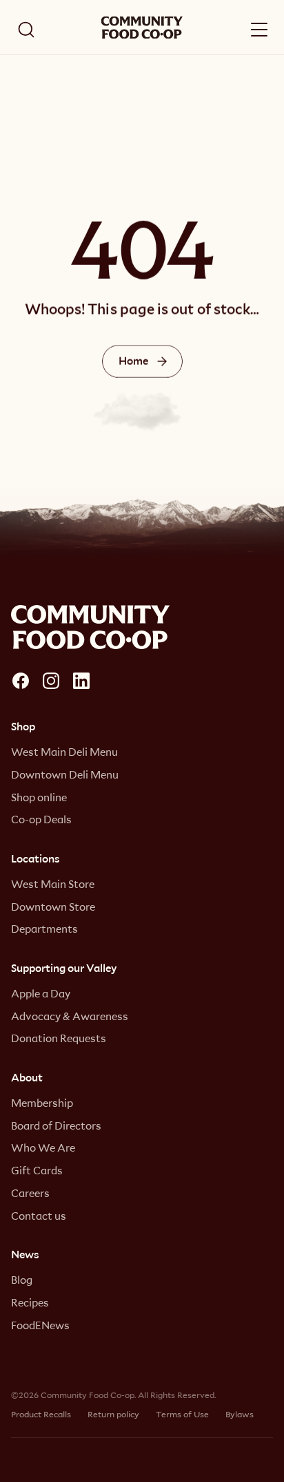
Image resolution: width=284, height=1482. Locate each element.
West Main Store (52, 884)
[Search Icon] (26, 29)
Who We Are (43, 1147)
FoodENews (40, 1325)
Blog (21, 1280)
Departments (44, 928)
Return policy (113, 1413)
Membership (42, 1103)
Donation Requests (58, 1038)
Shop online (39, 797)
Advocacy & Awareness (69, 1016)
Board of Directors (56, 1125)
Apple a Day (40, 993)
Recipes (30, 1302)
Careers (30, 1193)
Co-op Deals (41, 819)
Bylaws (239, 1413)
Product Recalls (41, 1413)
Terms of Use (182, 1413)
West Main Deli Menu (64, 752)
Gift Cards (37, 1170)
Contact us (38, 1215)
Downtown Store (53, 906)
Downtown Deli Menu (65, 774)
